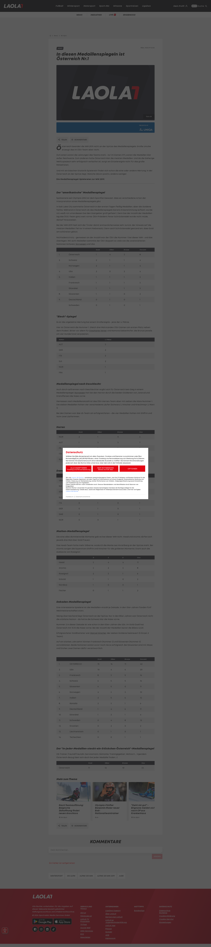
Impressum (70, 496)
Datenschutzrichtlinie (83, 496)
